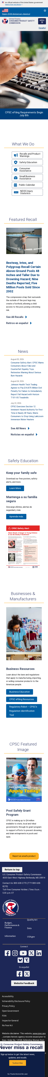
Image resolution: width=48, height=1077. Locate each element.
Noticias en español (22, 434)
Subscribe (18, 1062)
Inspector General (10, 1020)
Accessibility (8, 996)
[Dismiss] (45, 11)
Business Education (19, 691)
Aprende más (16, 516)
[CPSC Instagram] (16, 953)
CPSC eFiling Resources (21, 699)
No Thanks (11, 1074)
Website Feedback (24, 983)
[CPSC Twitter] (32, 953)
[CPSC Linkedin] (39, 953)
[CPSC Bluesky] (21, 960)
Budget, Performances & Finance (12, 925)
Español (42, 28)
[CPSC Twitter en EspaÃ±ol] (27, 974)
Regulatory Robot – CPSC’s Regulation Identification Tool (23, 710)
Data (29, 928)
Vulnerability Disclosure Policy (16, 1001)
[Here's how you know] (24, 3)
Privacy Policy (8, 1006)
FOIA (4, 1015)
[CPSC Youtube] (24, 953)
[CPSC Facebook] (8, 953)
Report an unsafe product (24, 856)
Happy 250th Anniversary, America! (16, 14)
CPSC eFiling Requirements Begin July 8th (24, 114)
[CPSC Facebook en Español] (20, 974)
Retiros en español (17, 323)
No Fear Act (7, 1025)
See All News (18, 428)
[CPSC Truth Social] (27, 960)
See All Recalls (14, 317)
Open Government (10, 1010)
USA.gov (31, 936)
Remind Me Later (22, 1074)
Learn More (15, 488)
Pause (44, 106)
